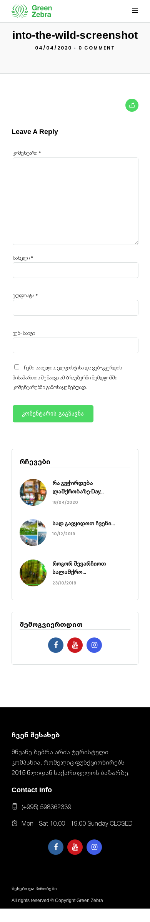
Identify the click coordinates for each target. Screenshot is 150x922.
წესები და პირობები (34, 888)
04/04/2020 (53, 48)
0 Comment (96, 48)
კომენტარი (27, 153)
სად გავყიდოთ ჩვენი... (83, 523)
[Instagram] (94, 645)
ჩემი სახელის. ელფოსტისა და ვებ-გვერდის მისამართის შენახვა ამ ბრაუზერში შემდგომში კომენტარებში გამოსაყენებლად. (67, 377)
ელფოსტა (25, 295)
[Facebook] (55, 645)
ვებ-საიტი (24, 333)
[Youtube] (75, 645)
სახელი (23, 258)
